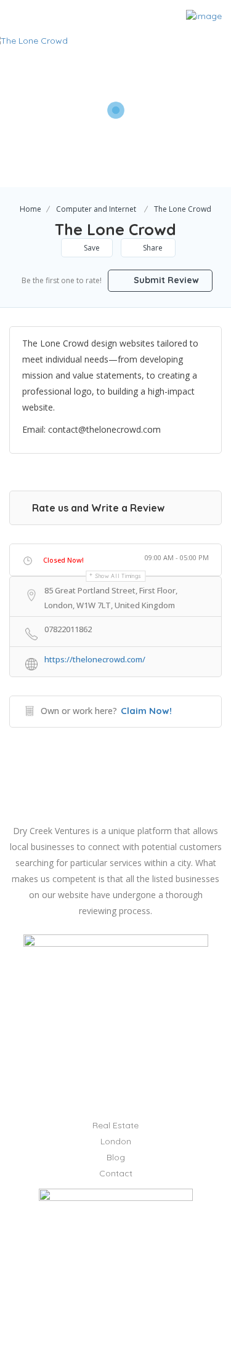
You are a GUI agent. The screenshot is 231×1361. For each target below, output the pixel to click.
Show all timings (118, 575)
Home (30, 209)
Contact (115, 1173)
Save (91, 248)
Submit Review (165, 280)
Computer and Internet (96, 209)
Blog (116, 1157)
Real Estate (115, 1125)
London (115, 1141)
